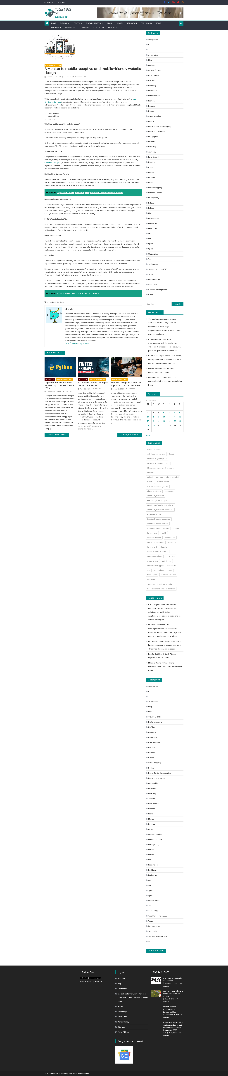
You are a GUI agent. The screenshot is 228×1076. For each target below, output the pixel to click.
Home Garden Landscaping (159, 126)
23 (180, 421)
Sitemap (121, 1027)
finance (176, 528)
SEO (150, 233)
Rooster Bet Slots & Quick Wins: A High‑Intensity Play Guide (162, 370)
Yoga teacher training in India (159, 584)
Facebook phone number (157, 524)
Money (151, 172)
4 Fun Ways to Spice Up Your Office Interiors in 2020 (130, 435)
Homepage (122, 1011)
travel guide (152, 575)
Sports (151, 244)
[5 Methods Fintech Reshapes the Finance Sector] (93, 367)
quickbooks (166, 561)
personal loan (152, 561)
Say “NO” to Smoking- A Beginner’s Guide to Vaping (173, 994)
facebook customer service (158, 519)
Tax (149, 259)
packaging (170, 556)
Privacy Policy (123, 1022)
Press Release (153, 218)
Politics (151, 203)
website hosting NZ (52, 163)
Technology (146, 23)
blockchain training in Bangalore (160, 468)
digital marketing (154, 491)
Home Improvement (156, 131)
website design (59, 302)
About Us (85, 27)
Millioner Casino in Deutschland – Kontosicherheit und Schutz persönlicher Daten (165, 381)
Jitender (67, 77)
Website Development (53, 65)
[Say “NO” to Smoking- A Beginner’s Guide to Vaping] (156, 993)
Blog (150, 60)
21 (169, 421)
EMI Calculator (115, 27)
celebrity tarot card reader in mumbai (163, 477)
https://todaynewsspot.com (77, 343)
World (150, 295)
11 (153, 417)
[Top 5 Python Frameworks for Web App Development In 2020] (60, 367)
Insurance (152, 142)
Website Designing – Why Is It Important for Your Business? (126, 384)
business (150, 472)
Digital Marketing (94, 23)
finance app (152, 533)
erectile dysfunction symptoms (160, 505)
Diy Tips (151, 80)
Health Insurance (154, 538)
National (151, 177)
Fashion (151, 101)
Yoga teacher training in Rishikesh (161, 589)
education (169, 491)
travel (169, 570)
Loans (150, 167)
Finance (151, 106)
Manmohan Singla (154, 556)
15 (174, 417)
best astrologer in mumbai (158, 463)
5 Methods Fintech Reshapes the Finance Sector (93, 384)
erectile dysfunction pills (157, 500)
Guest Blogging (154, 116)
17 (148, 421)
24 (148, 425)
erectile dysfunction (155, 496)
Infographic (153, 136)
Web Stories (70, 27)
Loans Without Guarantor (157, 551)
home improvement (155, 542)
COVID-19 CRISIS (155, 70)
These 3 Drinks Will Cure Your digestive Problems (58, 435)
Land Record (153, 157)
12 (158, 417)
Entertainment (154, 96)
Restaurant (152, 228)
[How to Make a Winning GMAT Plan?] (156, 980)
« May (148, 435)
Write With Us (123, 1032)
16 (180, 417)
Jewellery (152, 152)
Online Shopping (155, 187)
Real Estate (56, 27)
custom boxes (163, 482)
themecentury (83, 1073)
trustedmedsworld (168, 575)
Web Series (152, 284)
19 (158, 421)
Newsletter (122, 1017)
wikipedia (151, 579)
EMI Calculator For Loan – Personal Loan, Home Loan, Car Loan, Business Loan (133, 998)
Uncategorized (154, 279)
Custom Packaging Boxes (157, 486)
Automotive (153, 55)
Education (132, 23)
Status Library (153, 254)
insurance (172, 542)
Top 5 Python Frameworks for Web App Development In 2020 (60, 385)
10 (148, 417)
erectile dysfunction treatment (160, 510)
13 (164, 417)
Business (63, 23)
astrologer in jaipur (155, 449)
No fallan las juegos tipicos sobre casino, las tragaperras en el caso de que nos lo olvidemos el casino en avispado (165, 360)
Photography (153, 198)
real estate (171, 565)
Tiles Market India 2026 (157, 269)
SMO (150, 238)
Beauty (172, 454)
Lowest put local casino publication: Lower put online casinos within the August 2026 (173, 1026)
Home (53, 23)
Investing (152, 147)
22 (175, 421)
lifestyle (164, 547)
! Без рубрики (153, 39)
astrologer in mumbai (156, 454)
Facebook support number (158, 528)
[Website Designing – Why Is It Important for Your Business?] (126, 367)
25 (154, 425)
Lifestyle (76, 23)
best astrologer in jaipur (157, 458)
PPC (150, 213)
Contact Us (98, 27)
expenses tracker (154, 514)
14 (169, 417)
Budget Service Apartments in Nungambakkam (170, 1009)
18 (153, 421)
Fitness (151, 111)
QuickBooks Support (155, 565)
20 (164, 421)
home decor (170, 538)
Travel (159, 23)
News (109, 23)
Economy (152, 85)
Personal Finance (155, 193)
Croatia (150, 482)
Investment (152, 547)
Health (120, 23)
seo (148, 570)
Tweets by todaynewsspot (91, 981)
